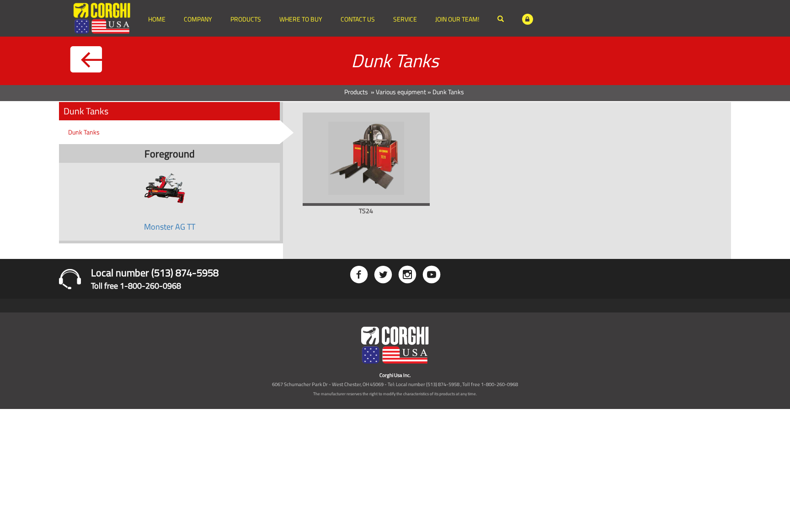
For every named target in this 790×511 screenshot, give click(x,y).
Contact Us (358, 19)
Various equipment (401, 92)
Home (156, 19)
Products (245, 19)
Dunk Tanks (84, 132)
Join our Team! (457, 19)
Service (405, 19)
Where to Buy (300, 19)
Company (198, 19)
